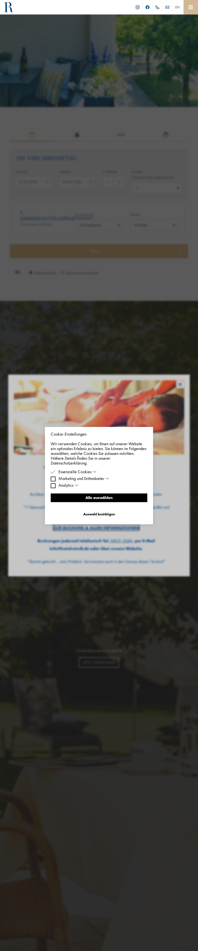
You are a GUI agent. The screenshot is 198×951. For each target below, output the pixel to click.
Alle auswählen (99, 497)
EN (177, 7)
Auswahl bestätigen (99, 514)
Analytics (65, 485)
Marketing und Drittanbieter (81, 478)
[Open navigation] (191, 7)
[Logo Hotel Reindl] (9, 7)
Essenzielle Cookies (75, 471)
